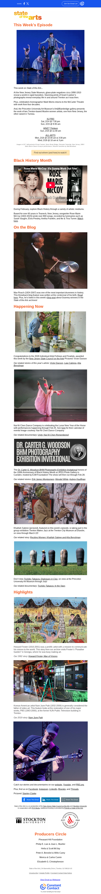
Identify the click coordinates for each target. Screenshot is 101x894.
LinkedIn (53, 789)
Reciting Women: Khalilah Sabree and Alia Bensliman (55, 537)
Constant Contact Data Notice (61, 873)
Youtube (67, 785)
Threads (75, 789)
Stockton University (80, 806)
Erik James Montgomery (43, 479)
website (58, 785)
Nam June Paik (35, 717)
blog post (51, 297)
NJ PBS (50, 119)
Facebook (33, 789)
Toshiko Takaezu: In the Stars (51, 586)
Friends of (68, 808)
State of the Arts (77, 808)
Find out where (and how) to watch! (50, 153)
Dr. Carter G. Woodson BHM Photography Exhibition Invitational (47, 470)
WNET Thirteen (50, 128)
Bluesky (62, 789)
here (63, 428)
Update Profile (44, 873)
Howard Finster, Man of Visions (42, 656)
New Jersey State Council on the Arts (46, 359)
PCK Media (36, 808)
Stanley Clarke (29, 793)
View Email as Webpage (50, 880)
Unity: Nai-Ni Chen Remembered (53, 435)
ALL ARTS (50, 135)
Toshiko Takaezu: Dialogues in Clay (41, 579)
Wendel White (61, 479)
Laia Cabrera (70, 363)
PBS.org (80, 785)
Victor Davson (56, 363)
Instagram (43, 789)
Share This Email (33, 800)
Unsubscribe (33, 873)
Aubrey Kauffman (77, 479)
